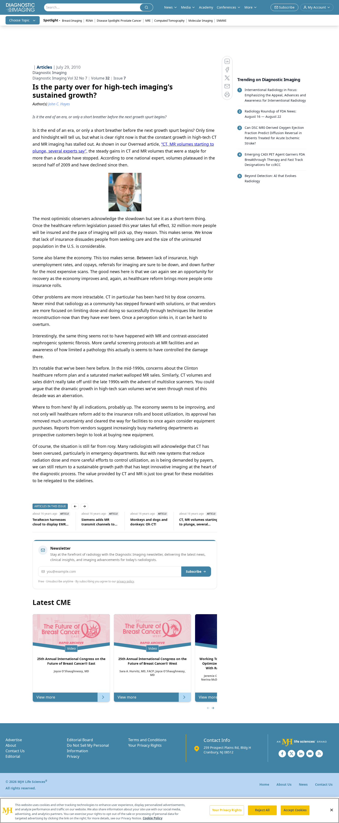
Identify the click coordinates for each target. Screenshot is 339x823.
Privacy (73, 756)
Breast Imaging (72, 21)
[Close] (332, 810)
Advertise (14, 739)
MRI (147, 21)
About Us (284, 784)
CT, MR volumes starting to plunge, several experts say (198, 522)
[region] (169, 810)
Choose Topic (19, 20)
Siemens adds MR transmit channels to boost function (98, 522)
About (11, 745)
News (303, 784)
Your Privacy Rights (145, 745)
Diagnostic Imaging (50, 72)
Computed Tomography (169, 21)
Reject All (262, 810)
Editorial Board (80, 739)
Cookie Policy (152, 818)
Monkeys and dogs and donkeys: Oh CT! (148, 521)
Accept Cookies (295, 810)
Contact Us (15, 750)
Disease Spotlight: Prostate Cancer (119, 21)
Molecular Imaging (200, 21)
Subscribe (193, 571)
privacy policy (125, 581)
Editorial (13, 756)
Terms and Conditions (147, 739)
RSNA (89, 21)
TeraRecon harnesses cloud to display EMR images (49, 522)
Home (264, 784)
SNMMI (221, 21)
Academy (206, 7)
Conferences (226, 7)
